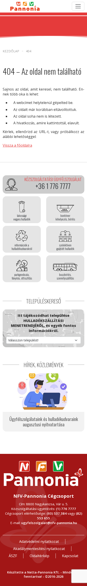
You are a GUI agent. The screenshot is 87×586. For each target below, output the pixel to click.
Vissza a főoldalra (17, 145)
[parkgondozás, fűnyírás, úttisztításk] (22, 268)
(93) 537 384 (57, 513)
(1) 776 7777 (66, 508)
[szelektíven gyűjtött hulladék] (65, 239)
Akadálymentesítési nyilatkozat (39, 548)
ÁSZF (13, 555)
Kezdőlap (11, 51)
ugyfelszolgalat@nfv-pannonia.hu (49, 522)
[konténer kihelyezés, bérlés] (65, 209)
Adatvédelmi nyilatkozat (39, 541)
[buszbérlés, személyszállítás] (65, 268)
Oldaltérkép (39, 555)
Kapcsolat (70, 555)
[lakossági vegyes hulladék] (22, 209)
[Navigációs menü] (78, 6)
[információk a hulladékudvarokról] (22, 239)
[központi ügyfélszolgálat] (43, 184)
